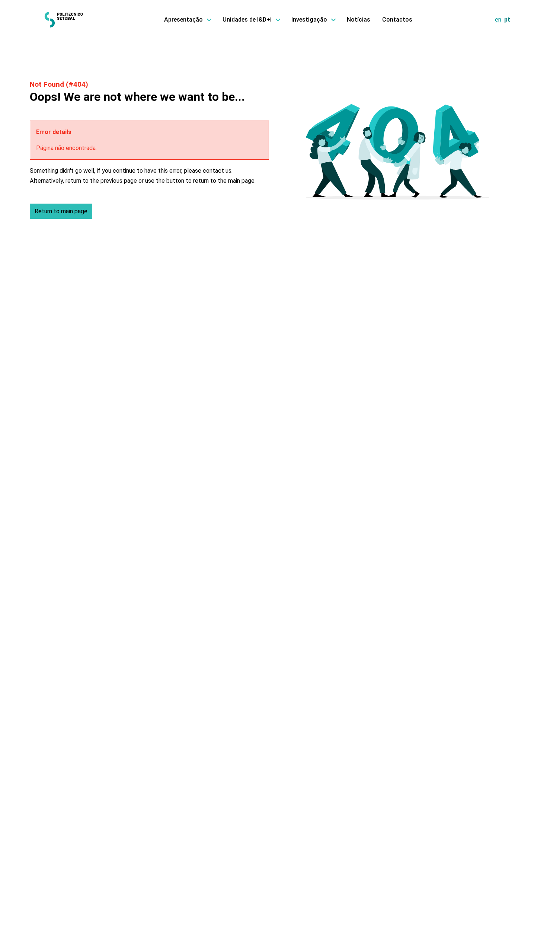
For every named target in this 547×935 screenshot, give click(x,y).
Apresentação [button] (183, 19)
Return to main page (61, 211)
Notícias (358, 19)
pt (507, 19)
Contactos (397, 19)
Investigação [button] (309, 19)
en (498, 19)
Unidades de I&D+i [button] (247, 19)
